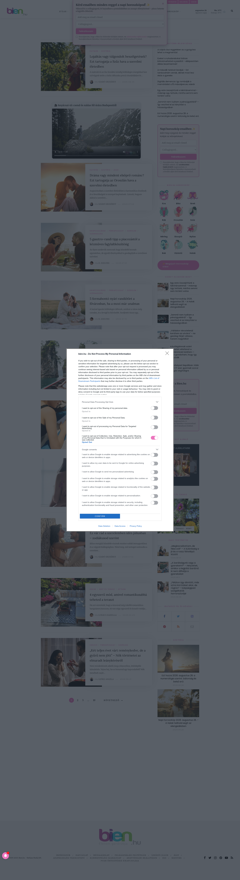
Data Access (120, 526)
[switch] (154, 408)
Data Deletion (104, 526)
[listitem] (120, 401)
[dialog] (120, 440)
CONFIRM (100, 516)
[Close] (168, 354)
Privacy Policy (136, 526)
